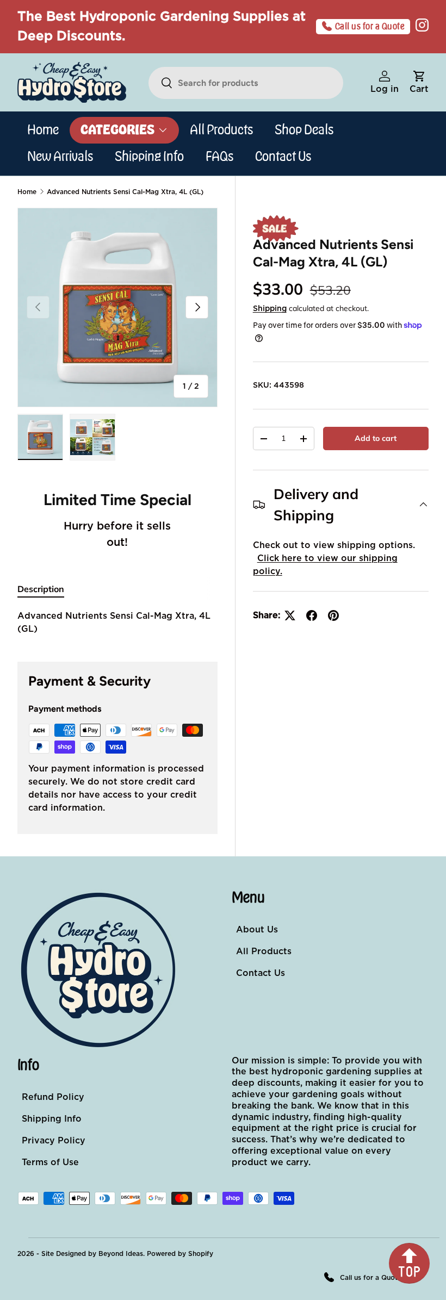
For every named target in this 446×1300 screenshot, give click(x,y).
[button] (419, 82)
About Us (257, 929)
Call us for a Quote (370, 26)
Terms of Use (50, 1162)
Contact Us (283, 156)
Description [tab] (40, 588)
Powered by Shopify (180, 1254)
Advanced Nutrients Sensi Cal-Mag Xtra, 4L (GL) (125, 192)
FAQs (219, 156)
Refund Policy (53, 1097)
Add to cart (376, 438)
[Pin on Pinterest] (333, 615)
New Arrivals (60, 156)
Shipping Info (149, 156)
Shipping (270, 309)
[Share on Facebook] (312, 615)
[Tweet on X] (290, 615)
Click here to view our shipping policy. (325, 565)
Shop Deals (304, 129)
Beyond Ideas (120, 1254)
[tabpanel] (117, 622)
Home (43, 129)
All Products (221, 129)
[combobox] (245, 83)
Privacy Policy (53, 1140)
